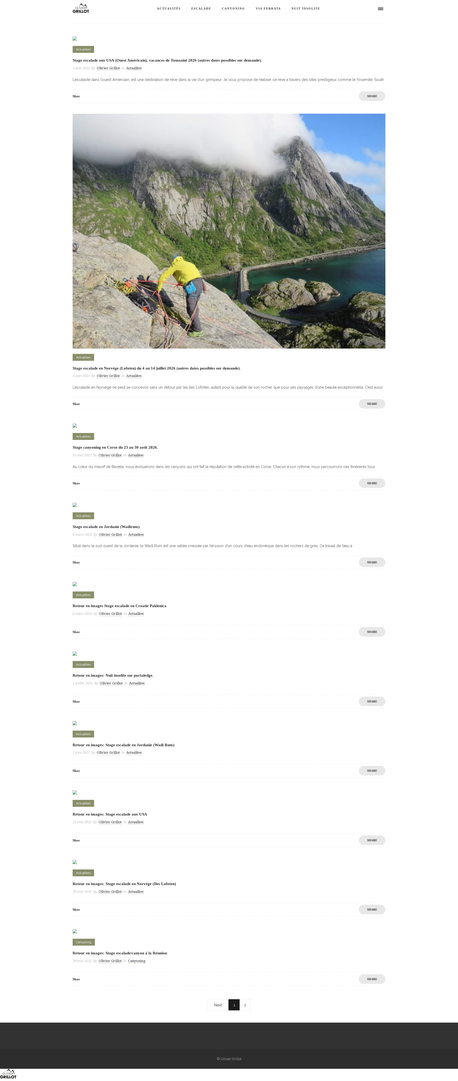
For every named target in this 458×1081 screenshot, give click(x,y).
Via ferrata (268, 8)
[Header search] (364, 9)
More (76, 96)
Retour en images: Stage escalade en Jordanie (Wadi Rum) (123, 745)
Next (218, 1005)
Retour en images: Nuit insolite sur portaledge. (113, 675)
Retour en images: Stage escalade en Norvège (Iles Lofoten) (124, 884)
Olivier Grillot (108, 68)
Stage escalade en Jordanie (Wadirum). (106, 527)
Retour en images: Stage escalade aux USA (110, 814)
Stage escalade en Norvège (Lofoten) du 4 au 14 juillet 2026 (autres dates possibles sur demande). (157, 368)
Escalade (201, 8)
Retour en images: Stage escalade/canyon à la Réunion (120, 953)
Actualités (169, 8)
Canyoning (233, 8)
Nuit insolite (306, 8)
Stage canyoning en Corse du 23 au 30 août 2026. (115, 447)
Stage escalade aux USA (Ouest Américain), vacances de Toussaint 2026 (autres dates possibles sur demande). (167, 60)
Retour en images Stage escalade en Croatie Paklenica (119, 606)
